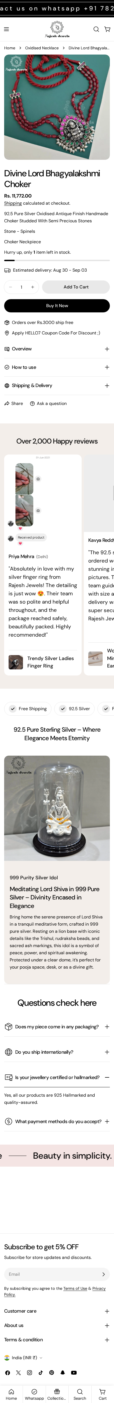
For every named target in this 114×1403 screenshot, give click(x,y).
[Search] (96, 29)
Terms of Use (75, 1288)
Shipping (13, 203)
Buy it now (57, 306)
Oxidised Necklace (42, 47)
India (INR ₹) (24, 1358)
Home (9, 47)
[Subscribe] (103, 1274)
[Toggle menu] (6, 29)
